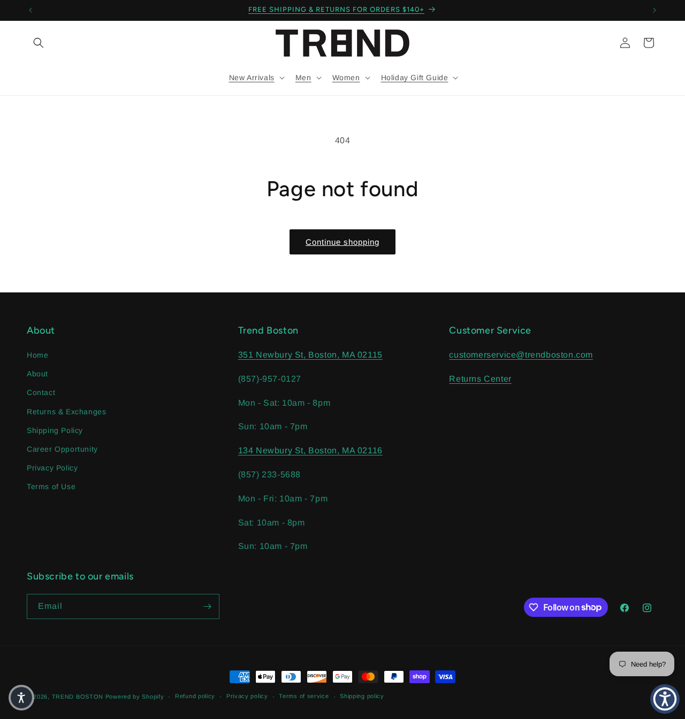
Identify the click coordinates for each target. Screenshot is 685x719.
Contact (41, 392)
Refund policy (195, 696)
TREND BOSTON (77, 696)
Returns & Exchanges (66, 411)
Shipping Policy (55, 430)
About (37, 373)
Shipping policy (362, 696)
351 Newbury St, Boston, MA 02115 (310, 354)
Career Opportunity (62, 449)
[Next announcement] (654, 10)
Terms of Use (51, 486)
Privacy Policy (52, 467)
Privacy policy (247, 696)
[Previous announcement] (30, 10)
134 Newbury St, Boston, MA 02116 (310, 450)
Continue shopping (342, 241)
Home (37, 355)
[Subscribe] (207, 606)
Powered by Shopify (134, 696)
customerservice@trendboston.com (521, 354)
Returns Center (480, 378)
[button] (38, 43)
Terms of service (304, 696)
